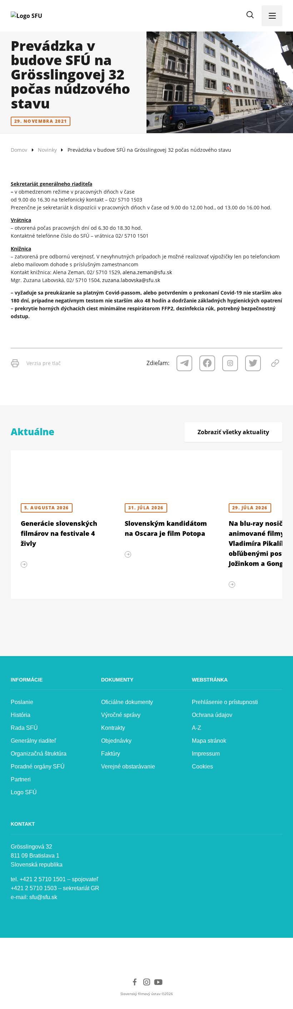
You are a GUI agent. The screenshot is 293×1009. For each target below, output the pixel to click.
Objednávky (116, 741)
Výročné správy (120, 715)
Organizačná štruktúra (38, 754)
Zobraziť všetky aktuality (233, 432)
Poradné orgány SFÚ (38, 766)
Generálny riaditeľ (33, 741)
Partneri (21, 779)
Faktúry (110, 754)
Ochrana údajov (212, 715)
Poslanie (22, 702)
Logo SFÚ (24, 792)
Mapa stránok (209, 741)
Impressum (206, 754)
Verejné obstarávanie (128, 766)
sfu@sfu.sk (43, 897)
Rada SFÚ (24, 728)
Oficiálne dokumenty (127, 702)
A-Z (196, 728)
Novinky (47, 149)
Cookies (202, 766)
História (20, 715)
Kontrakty (113, 728)
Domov (19, 149)
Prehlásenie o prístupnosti (225, 702)
